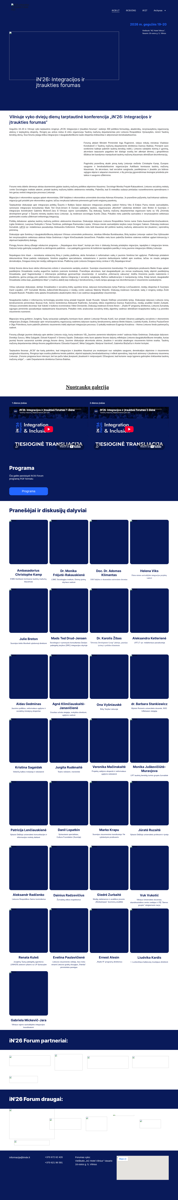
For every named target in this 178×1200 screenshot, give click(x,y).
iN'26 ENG (131, 10)
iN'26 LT (115, 10)
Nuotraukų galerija (87, 387)
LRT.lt (22, 227)
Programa (28, 491)
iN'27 (144, 10)
